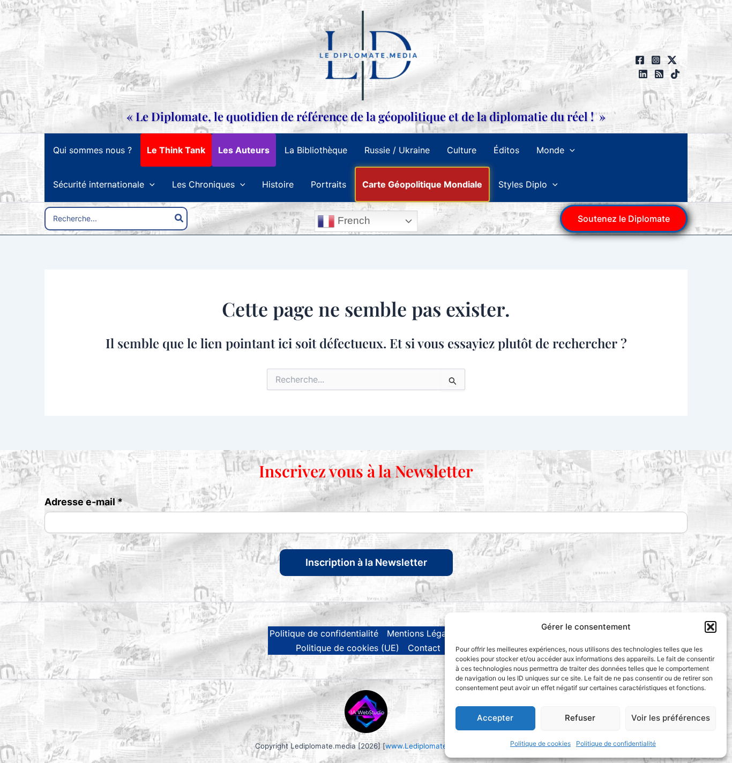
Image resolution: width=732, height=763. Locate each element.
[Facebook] (640, 60)
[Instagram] (656, 60)
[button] (710, 627)
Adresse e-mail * (83, 502)
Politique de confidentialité (616, 743)
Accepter (495, 718)
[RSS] (659, 74)
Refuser (580, 718)
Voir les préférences (670, 718)
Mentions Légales (422, 633)
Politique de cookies (540, 743)
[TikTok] (675, 74)
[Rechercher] (179, 218)
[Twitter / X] (672, 60)
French (352, 220)
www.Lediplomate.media (427, 746)
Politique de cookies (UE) (347, 647)
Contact (424, 647)
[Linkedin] (643, 74)
